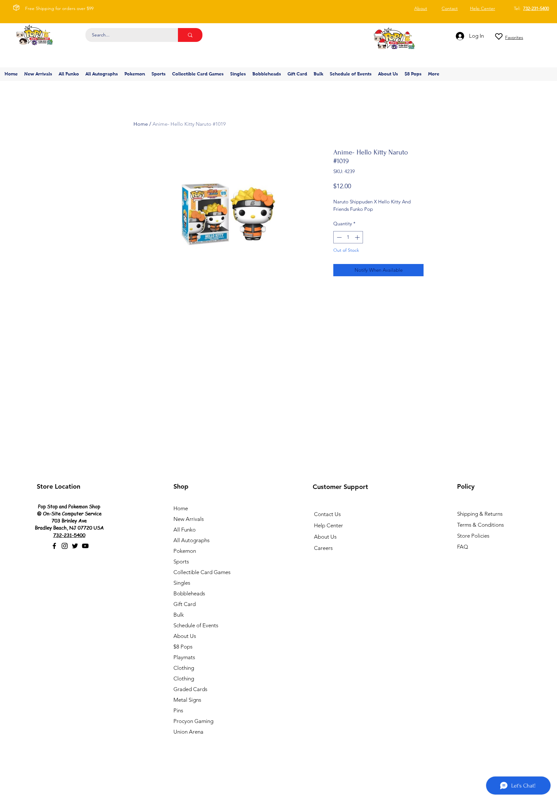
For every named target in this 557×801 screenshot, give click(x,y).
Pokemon (184, 551)
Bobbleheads (189, 593)
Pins (178, 710)
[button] (134, 74)
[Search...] (190, 35)
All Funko (184, 529)
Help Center (328, 525)
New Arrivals (188, 519)
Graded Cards (190, 689)
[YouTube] (85, 546)
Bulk (178, 614)
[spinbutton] (348, 237)
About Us (184, 636)
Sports (181, 561)
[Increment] (358, 237)
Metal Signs (187, 700)
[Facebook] (54, 546)
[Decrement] (338, 237)
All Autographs (191, 540)
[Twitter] (75, 546)
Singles (181, 583)
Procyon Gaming (193, 721)
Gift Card (184, 604)
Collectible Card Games (201, 572)
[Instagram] (65, 546)
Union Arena (188, 731)
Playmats (184, 657)
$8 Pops (182, 646)
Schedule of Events (195, 625)
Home (140, 124)
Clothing (183, 668)
